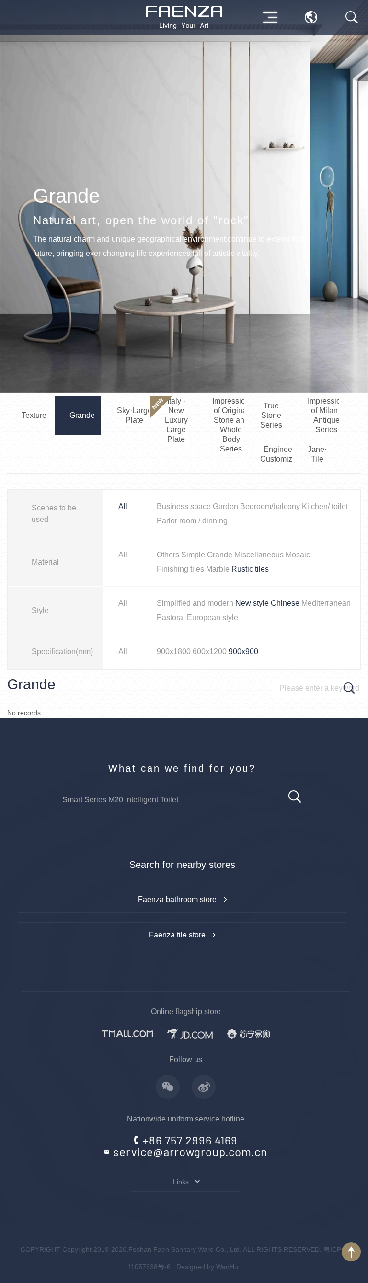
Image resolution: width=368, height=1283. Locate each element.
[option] (184, 196)
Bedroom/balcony (270, 506)
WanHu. (228, 1267)
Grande (219, 555)
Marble (218, 569)
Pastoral (171, 617)
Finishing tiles (180, 569)
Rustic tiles (250, 569)
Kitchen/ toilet (325, 506)
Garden (225, 506)
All (122, 506)
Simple (193, 555)
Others (168, 555)
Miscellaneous (259, 555)
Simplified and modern (195, 603)
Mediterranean (326, 603)
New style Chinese (267, 603)
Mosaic (298, 555)
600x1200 (210, 651)
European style (212, 617)
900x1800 (174, 651)
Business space (184, 506)
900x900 (243, 651)
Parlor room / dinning (192, 521)
